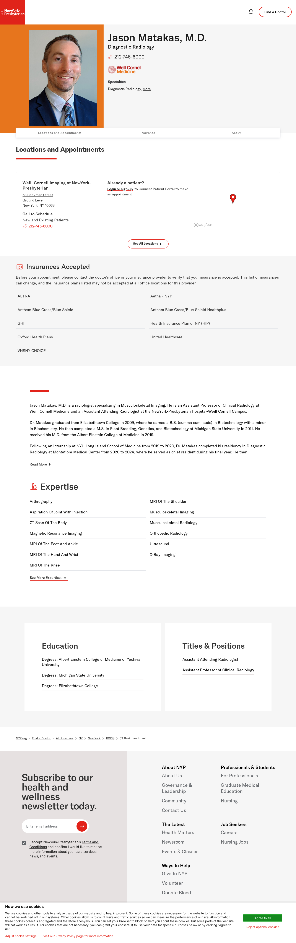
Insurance (147, 133)
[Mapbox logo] (203, 224)
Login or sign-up (120, 189)
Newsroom (173, 842)
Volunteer (172, 883)
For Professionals (239, 776)
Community (174, 801)
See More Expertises (46, 577)
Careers (229, 832)
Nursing (229, 801)
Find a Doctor (275, 12)
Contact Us (174, 810)
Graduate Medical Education (240, 788)
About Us (172, 776)
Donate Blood (176, 892)
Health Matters (178, 832)
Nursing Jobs (235, 842)
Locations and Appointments (59, 133)
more (147, 89)
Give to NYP (174, 873)
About (236, 133)
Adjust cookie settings (20, 936)
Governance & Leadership (177, 788)
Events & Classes (180, 851)
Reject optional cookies (262, 927)
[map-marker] (233, 199)
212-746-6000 (129, 57)
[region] (232, 204)
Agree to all (263, 918)
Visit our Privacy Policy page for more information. (78, 936)
